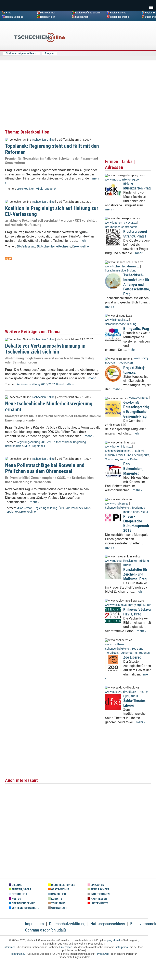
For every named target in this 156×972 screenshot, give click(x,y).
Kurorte (124, 459)
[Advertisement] (120, 53)
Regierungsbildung (45, 508)
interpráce (9, 947)
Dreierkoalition (25, 188)
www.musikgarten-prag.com (123, 179)
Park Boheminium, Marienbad (133, 469)
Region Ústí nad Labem (88, 12)
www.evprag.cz (139, 398)
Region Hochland (119, 16)
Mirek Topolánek (46, 188)
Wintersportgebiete (25, 908)
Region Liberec (118, 12)
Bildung (128, 183)
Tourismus (111, 459)
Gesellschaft (125, 363)
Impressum (34, 923)
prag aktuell (113, 940)
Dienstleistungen (63, 885)
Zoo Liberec (132, 657)
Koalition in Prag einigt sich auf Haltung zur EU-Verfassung (51, 211)
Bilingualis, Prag (136, 328)
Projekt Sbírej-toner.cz (134, 370)
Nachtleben (98, 899)
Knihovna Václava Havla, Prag (137, 611)
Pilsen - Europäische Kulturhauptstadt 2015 (136, 523)
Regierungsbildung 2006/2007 (35, 384)
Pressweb (103, 953)
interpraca (122, 947)
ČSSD (61, 508)
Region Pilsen (47, 16)
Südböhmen (82, 16)
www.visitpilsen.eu (117, 503)
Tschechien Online (43, 139)
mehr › (84, 241)
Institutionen (131, 512)
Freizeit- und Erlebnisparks (132, 455)
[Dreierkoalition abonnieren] (6, 259)
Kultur (134, 459)
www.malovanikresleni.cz (121, 561)
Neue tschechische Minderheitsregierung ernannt (48, 407)
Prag (8, 12)
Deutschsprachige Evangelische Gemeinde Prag (136, 412)
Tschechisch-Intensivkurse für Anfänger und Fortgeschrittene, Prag (136, 284)
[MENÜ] (151, 4)
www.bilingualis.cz (117, 320)
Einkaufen (97, 885)
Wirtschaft (59, 908)
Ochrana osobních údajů (45, 930)
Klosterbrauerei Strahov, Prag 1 (135, 234)
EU (38, 246)
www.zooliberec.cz (117, 644)
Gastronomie (129, 227)
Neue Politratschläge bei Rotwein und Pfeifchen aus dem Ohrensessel (44, 468)
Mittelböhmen (47, 12)
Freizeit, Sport (21, 889)
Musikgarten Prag (137, 188)
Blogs (48, 53)
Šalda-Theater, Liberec (134, 703)
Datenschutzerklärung (67, 923)
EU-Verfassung (25, 246)
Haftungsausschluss (107, 923)
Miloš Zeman (24, 508)
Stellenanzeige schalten (20, 53)
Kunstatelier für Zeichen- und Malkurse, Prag (135, 574)
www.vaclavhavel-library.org (123, 605)
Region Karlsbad (14, 16)
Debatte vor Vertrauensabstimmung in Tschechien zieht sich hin (45, 349)
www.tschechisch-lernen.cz (122, 266)
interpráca (66, 947)
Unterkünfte (99, 903)
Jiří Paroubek (74, 508)
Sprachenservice (115, 270)
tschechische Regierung (56, 246)
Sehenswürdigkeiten (117, 451)
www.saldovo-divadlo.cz (120, 692)
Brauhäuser (112, 227)
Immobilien (58, 894)
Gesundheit (19, 894)
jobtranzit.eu (18, 953)
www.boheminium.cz (118, 446)
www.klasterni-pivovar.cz (121, 222)
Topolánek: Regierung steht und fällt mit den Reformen (52, 149)
